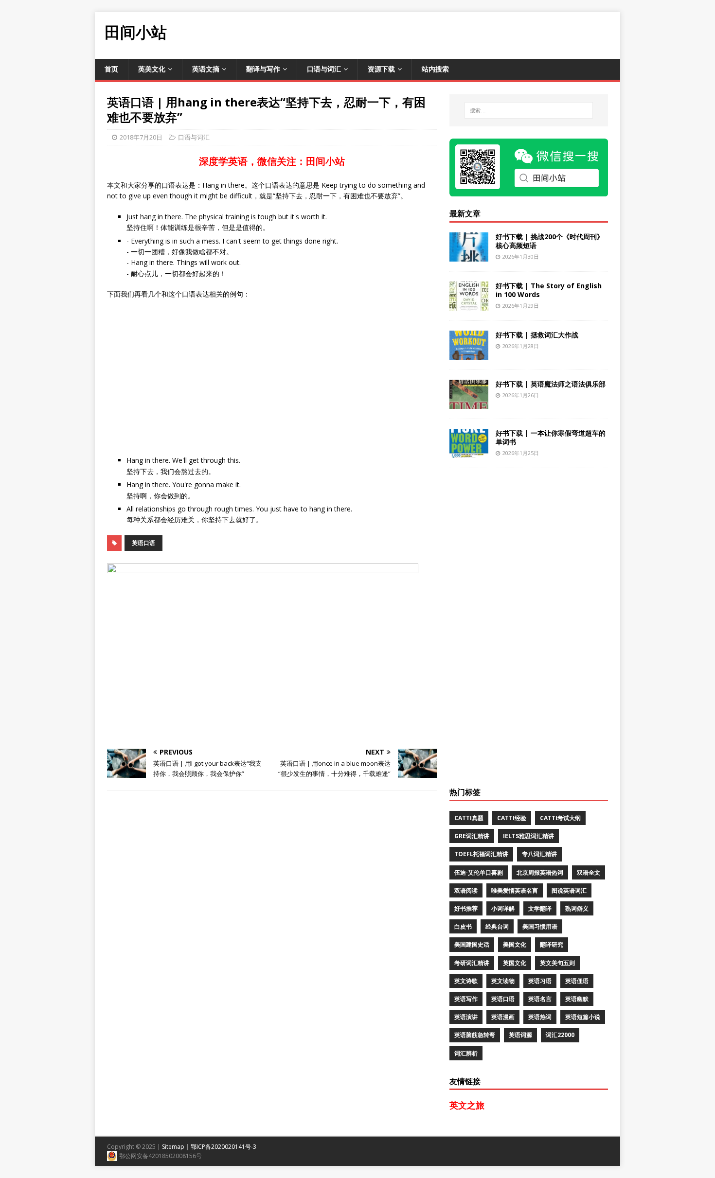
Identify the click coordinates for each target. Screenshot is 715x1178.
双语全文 (588, 872)
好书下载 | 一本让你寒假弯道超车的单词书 (551, 437)
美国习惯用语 (539, 926)
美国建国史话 (471, 944)
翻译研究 (551, 944)
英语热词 (540, 1017)
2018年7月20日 (141, 137)
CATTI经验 (511, 818)
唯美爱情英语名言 (514, 890)
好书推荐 (466, 908)
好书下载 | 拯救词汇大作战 (537, 334)
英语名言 (540, 999)
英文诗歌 (466, 981)
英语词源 (520, 1035)
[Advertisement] (443, 34)
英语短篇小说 (582, 1017)
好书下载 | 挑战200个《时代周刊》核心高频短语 (550, 241)
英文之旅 (466, 1105)
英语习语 (540, 981)
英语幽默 (577, 999)
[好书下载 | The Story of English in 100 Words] (468, 304)
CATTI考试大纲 (560, 818)
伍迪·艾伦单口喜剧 (478, 872)
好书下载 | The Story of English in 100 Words (549, 290)
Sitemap (173, 1147)
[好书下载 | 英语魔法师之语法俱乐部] (468, 402)
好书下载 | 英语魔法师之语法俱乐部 (551, 383)
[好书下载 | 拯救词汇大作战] (468, 353)
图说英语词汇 (569, 890)
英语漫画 (503, 1017)
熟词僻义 (577, 908)
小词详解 (503, 908)
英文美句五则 (557, 963)
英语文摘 (205, 68)
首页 (111, 68)
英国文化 (514, 963)
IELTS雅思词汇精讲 (528, 836)
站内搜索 (435, 68)
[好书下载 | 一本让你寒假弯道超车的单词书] (468, 452)
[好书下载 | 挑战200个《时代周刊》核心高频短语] (468, 255)
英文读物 (503, 981)
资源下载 (381, 68)
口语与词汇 (324, 68)
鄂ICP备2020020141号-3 (223, 1147)
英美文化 (151, 68)
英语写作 (466, 999)
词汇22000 (560, 1035)
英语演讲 (466, 1017)
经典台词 (497, 926)
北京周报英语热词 (540, 872)
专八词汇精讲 (539, 854)
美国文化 (514, 944)
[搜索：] (528, 110)
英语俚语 (577, 981)
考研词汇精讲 (471, 963)
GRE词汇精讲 (471, 836)
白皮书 (463, 926)
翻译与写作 (263, 68)
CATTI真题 (468, 818)
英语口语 (143, 543)
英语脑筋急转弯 (474, 1035)
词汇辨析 (466, 1053)
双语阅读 (466, 890)
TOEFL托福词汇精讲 (481, 854)
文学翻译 (540, 908)
